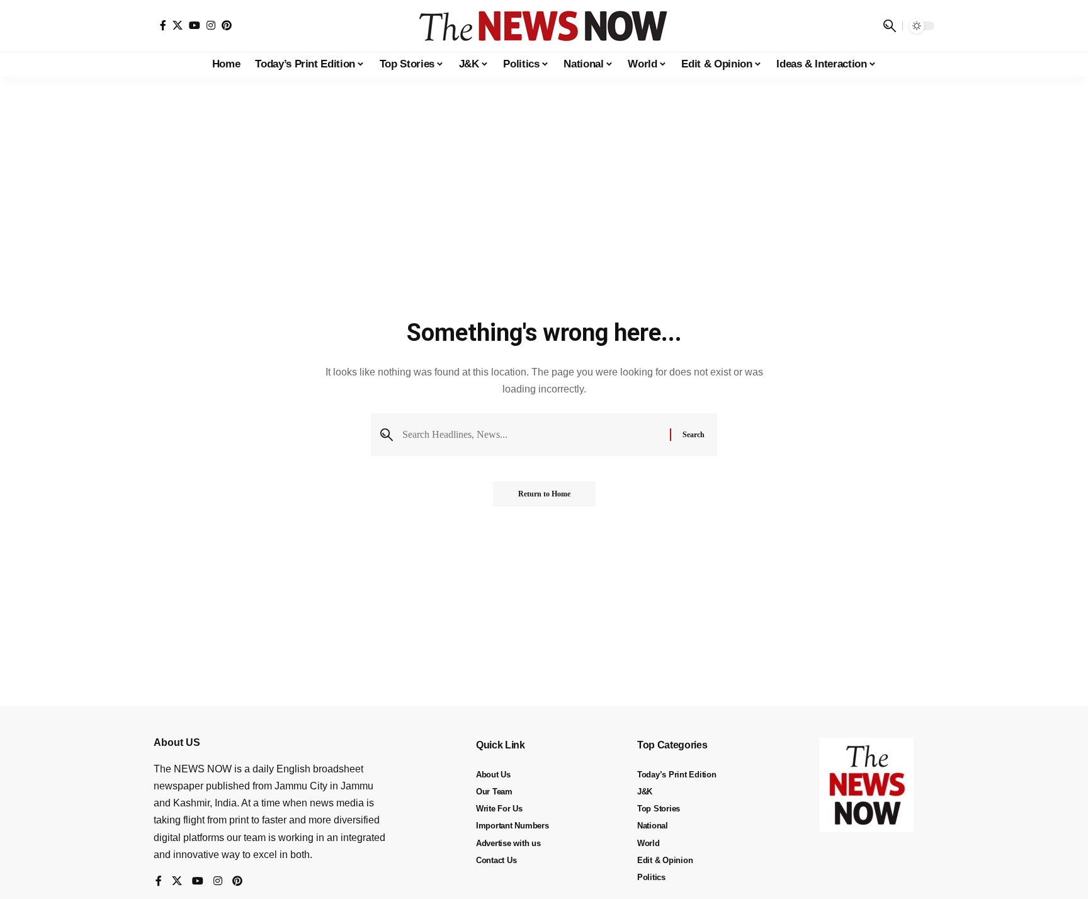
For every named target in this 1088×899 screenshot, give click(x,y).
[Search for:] (531, 434)
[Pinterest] (226, 25)
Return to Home (544, 494)
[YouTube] (194, 25)
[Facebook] (163, 25)
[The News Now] (544, 25)
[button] (889, 26)
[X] (177, 25)
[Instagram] (210, 25)
